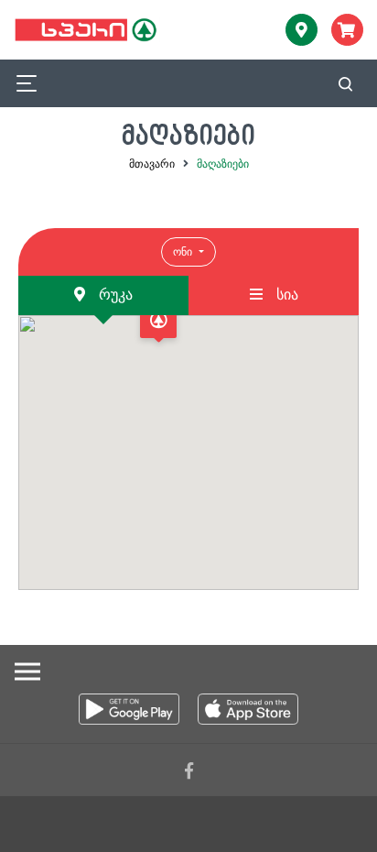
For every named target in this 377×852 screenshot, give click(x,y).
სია (285, 294)
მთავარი (152, 164)
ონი (184, 252)
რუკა (113, 294)
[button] (158, 325)
